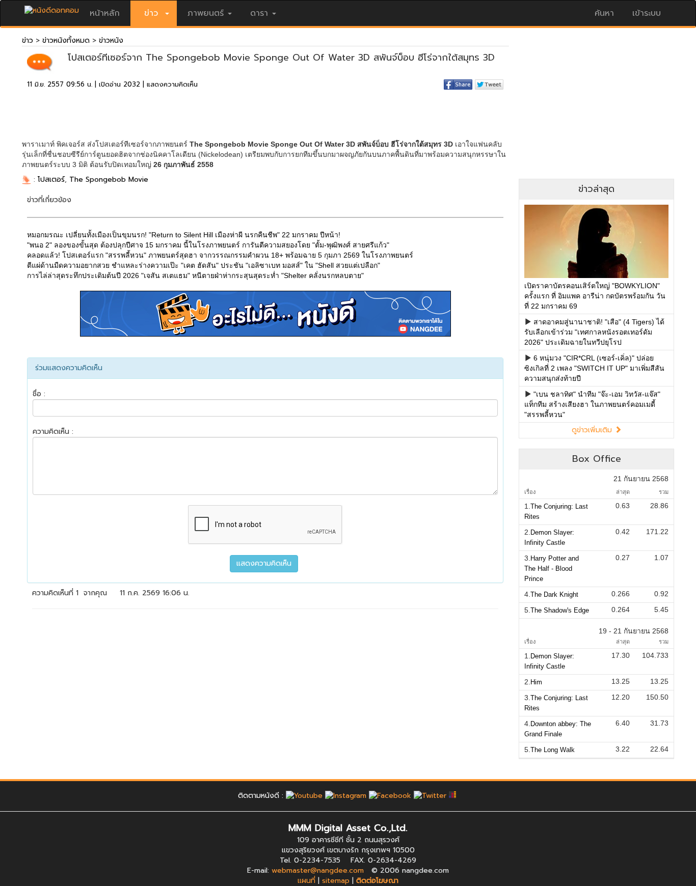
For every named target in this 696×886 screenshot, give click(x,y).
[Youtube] (304, 795)
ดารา (259, 13)
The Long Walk (552, 750)
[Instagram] (345, 795)
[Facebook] (390, 795)
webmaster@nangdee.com (318, 870)
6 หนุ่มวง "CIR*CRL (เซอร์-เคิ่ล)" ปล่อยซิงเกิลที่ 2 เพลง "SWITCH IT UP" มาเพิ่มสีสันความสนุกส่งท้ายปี (594, 368)
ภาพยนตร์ (205, 13)
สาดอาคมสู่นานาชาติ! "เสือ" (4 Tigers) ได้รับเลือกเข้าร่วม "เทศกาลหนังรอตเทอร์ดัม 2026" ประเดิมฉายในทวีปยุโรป (594, 332)
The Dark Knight (554, 594)
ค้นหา (604, 13)
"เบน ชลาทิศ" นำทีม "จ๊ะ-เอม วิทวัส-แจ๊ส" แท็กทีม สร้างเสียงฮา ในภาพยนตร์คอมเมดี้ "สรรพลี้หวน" (592, 404)
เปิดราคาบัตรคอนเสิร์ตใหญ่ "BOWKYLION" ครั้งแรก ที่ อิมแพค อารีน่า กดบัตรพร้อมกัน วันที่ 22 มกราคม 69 (594, 296)
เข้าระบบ (646, 13)
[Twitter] (430, 795)
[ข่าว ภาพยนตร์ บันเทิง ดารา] (51, 8)
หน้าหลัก (105, 13)
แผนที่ (306, 880)
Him (536, 682)
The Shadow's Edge (559, 610)
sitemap (336, 880)
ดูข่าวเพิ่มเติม (593, 430)
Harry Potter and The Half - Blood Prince (551, 569)
